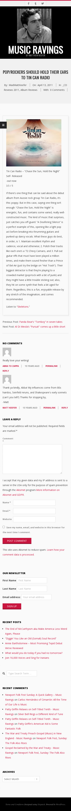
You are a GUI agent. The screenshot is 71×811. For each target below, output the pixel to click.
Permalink (51, 366)
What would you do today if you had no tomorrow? (33, 653)
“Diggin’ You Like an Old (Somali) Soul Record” (30, 638)
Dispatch (41, 804)
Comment (7, 440)
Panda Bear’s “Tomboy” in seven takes (40, 321)
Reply (6, 370)
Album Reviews (29, 89)
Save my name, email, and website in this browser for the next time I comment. (34, 530)
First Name (9, 580)
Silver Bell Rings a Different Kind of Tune (40, 714)
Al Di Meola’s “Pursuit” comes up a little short (40, 326)
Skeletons (23, 306)
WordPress (60, 804)
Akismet (20, 490)
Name (7, 502)
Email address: (12, 597)
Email (6, 510)
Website (7, 519)
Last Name (9, 588)
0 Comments (57, 89)
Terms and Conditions (15, 804)
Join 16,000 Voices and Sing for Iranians (27, 657)
